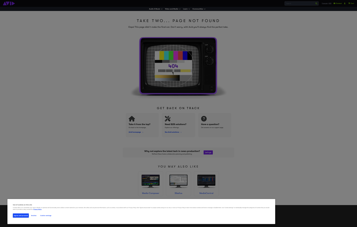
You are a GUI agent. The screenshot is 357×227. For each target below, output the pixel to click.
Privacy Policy (37, 209)
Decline (33, 215)
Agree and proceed (21, 215)
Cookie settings (45, 215)
